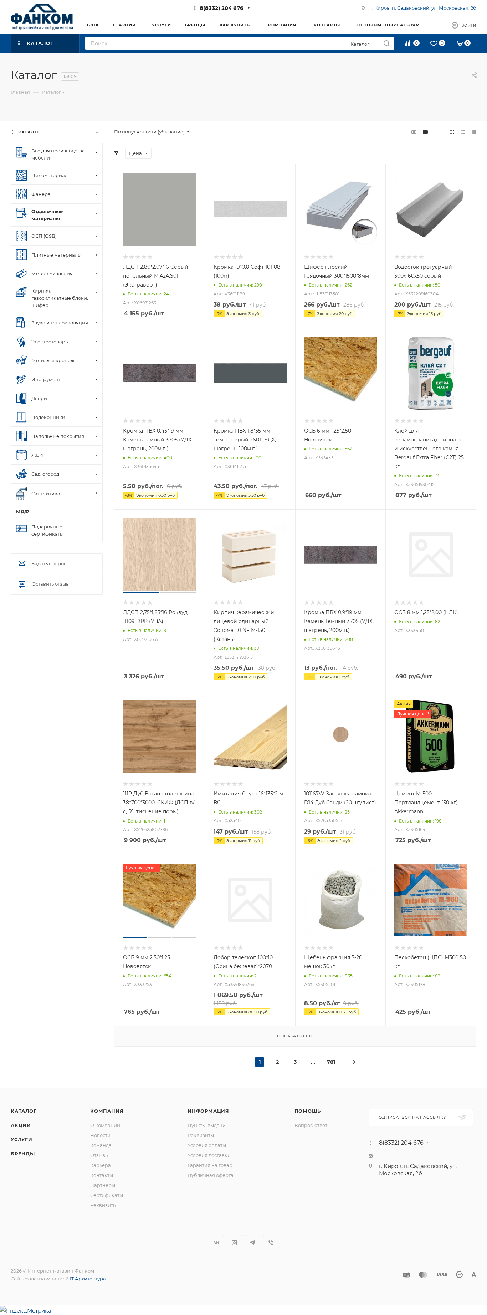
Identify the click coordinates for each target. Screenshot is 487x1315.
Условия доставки (209, 1155)
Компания (106, 1111)
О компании (105, 1125)
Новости (100, 1135)
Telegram (252, 1242)
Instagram (234, 1242)
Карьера (100, 1165)
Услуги (21, 1139)
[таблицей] (474, 132)
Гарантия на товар (210, 1165)
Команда (101, 1145)
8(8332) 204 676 (222, 8)
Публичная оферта (211, 1175)
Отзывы (99, 1155)
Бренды (23, 1154)
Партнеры (102, 1185)
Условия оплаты (207, 1145)
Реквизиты (103, 1205)
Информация (208, 1111)
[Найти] (386, 43)
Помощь (307, 1111)
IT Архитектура (88, 1278)
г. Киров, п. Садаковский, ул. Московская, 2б (423, 8)
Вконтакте (216, 1242)
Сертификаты (106, 1195)
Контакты (101, 1175)
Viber (270, 1242)
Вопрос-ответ (310, 1125)
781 (331, 1062)
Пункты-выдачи (207, 1125)
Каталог (24, 1111)
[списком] (463, 132)
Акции (21, 1125)
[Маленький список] (414, 132)
